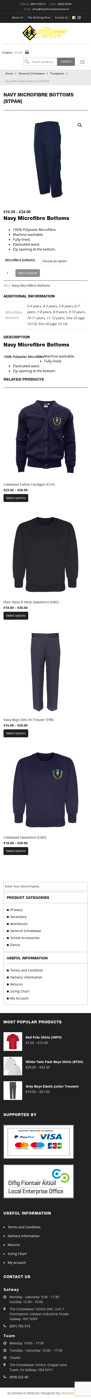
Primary (16, 910)
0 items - (12, 52)
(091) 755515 (38, 4)
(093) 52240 (64, 4)
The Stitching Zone (39, 17)
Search (66, 62)
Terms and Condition (26, 970)
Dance (15, 945)
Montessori (19, 924)
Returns (16, 984)
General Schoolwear (31, 73)
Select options (16, 498)
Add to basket (27, 273)
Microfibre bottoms (20, 260)
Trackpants (57, 73)
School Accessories (25, 938)
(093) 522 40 (19, 1377)
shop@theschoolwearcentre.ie (50, 9)
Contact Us (61, 17)
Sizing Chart (19, 991)
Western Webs (72, 1393)
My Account (19, 998)
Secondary (18, 917)
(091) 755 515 (20, 1326)
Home (9, 73)
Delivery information (26, 977)
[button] (80, 125)
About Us (17, 17)
